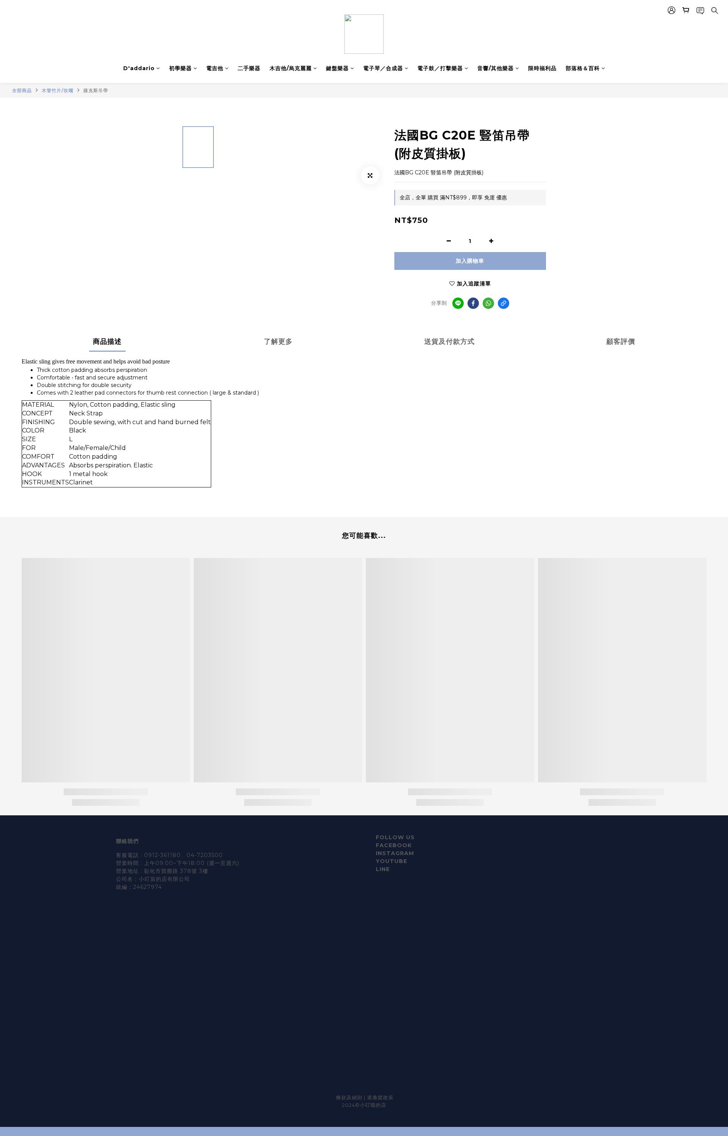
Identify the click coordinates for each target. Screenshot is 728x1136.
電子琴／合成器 (383, 68)
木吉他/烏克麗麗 (291, 68)
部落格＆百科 (583, 68)
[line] (458, 303)
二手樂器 (249, 68)
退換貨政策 (380, 1097)
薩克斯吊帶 (95, 90)
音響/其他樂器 (495, 68)
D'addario (139, 68)
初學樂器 (180, 68)
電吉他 (214, 68)
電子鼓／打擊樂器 (440, 68)
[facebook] (473, 303)
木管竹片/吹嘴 (58, 90)
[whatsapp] (488, 303)
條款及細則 (350, 1097)
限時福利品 (542, 68)
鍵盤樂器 (337, 68)
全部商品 (22, 90)
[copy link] (503, 303)
